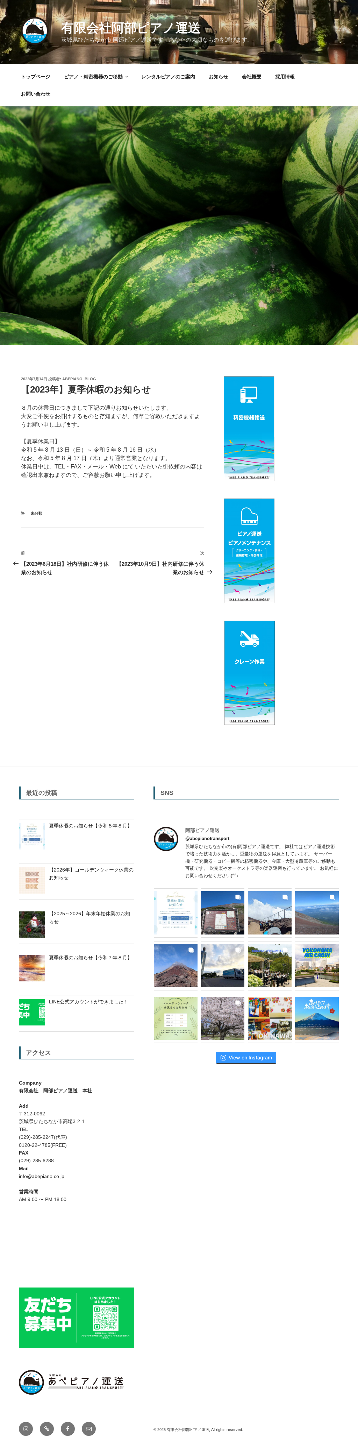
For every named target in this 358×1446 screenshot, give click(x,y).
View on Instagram (250, 1057)
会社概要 (252, 76)
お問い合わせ (35, 94)
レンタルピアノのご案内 (168, 76)
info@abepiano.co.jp (41, 1176)
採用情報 (285, 76)
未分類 (36, 513)
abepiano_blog (79, 379)
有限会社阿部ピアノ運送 (131, 28)
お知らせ (218, 76)
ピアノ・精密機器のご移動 (93, 76)
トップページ (35, 76)
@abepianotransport (207, 838)
